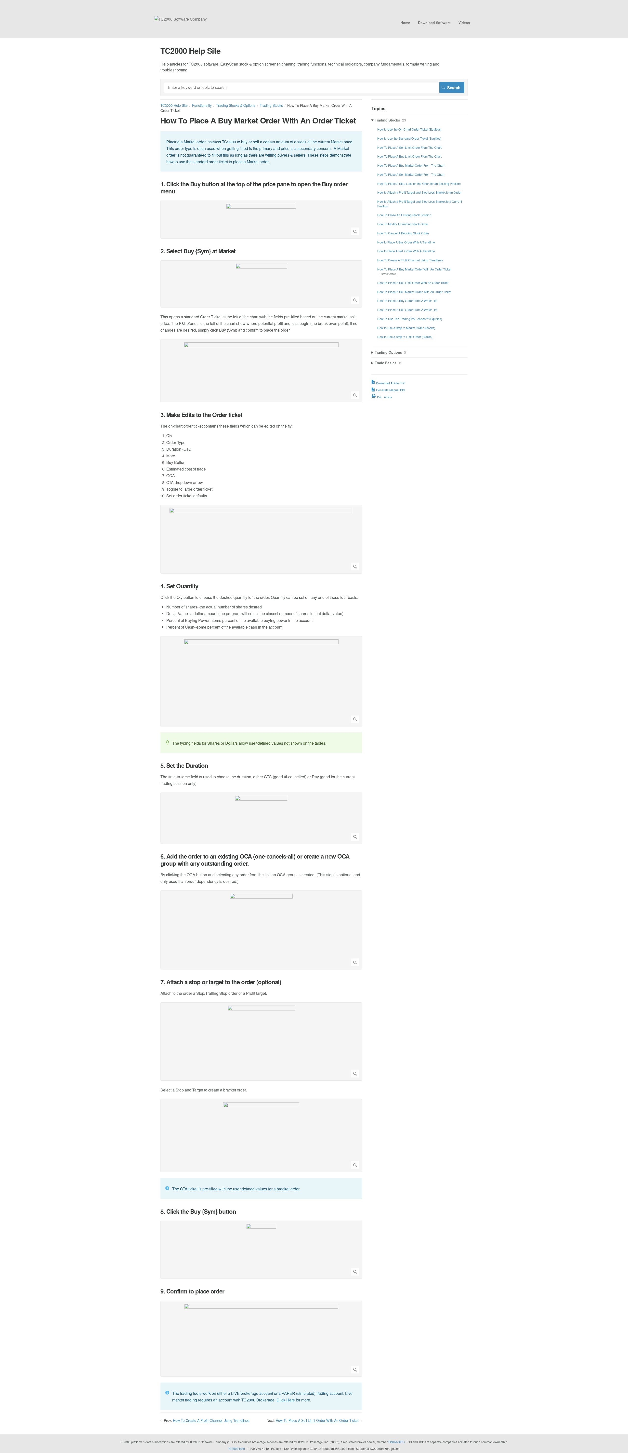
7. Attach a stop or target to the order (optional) (220, 981)
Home (405, 22)
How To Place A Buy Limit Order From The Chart (409, 156)
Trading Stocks (271, 105)
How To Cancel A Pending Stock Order (403, 233)
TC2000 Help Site (174, 105)
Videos (464, 22)
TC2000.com (236, 1448)
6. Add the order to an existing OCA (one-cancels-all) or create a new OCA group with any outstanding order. (254, 860)
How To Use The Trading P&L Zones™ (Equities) (409, 319)
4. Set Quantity (179, 586)
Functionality (202, 105)
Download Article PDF (391, 383)
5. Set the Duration (184, 765)
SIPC (401, 1442)
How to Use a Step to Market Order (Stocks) (406, 328)
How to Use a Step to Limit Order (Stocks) (404, 337)
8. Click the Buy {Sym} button (198, 1211)
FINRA (392, 1442)
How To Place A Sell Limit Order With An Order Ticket (317, 1420)
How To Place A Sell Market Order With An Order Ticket (414, 292)
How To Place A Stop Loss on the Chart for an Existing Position (419, 183)
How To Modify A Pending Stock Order (402, 224)
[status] (261, 151)
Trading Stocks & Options (235, 105)
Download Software (434, 22)
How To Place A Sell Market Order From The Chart (410, 174)
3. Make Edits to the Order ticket (201, 414)
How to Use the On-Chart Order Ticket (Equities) (409, 129)
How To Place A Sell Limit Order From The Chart (409, 147)
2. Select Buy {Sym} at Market (198, 251)
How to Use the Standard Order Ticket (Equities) (409, 138)
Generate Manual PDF (391, 390)
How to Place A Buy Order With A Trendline (406, 242)
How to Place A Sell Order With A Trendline (406, 251)
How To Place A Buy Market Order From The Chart (410, 165)
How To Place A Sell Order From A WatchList (407, 310)
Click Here (285, 1400)
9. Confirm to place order (192, 1291)
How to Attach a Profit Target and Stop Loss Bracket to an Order (419, 192)
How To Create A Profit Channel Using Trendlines (211, 1420)
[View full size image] (261, 219)
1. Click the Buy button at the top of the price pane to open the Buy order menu (253, 187)
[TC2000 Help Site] (181, 19)
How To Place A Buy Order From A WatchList (407, 300)
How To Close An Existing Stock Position (404, 215)
